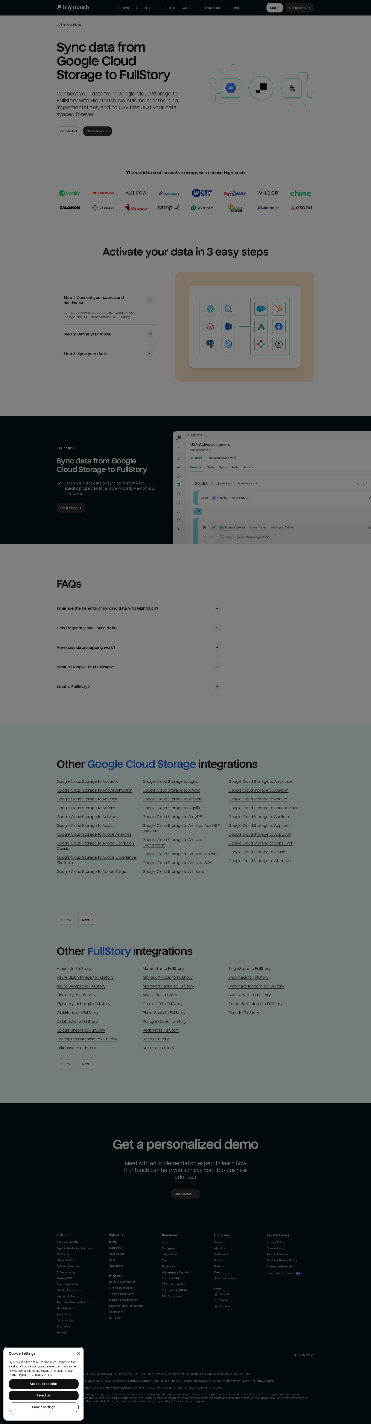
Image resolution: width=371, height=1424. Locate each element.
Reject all (44, 1395)
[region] (43, 1384)
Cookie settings (44, 1407)
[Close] (78, 1353)
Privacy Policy (42, 1374)
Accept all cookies (44, 1384)
